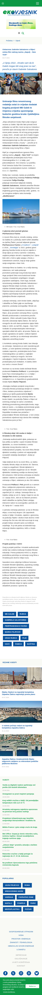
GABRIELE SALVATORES (15, 620)
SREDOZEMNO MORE (14, 891)
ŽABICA (18, 644)
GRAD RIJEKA (11, 638)
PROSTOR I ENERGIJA (21, 939)
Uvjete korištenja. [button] (9, 992)
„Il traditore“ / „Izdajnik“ (30, 245)
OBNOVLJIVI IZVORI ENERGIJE (21, 946)
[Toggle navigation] (37, 3)
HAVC (7, 644)
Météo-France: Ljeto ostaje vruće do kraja (19, 827)
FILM (24, 638)
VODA (21, 935)
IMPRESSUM (21, 955)
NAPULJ (8, 903)
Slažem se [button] (32, 986)
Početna (9, 41)
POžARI (28, 909)
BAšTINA (31, 644)
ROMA (27, 885)
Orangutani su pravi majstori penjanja (18, 794)
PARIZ (33, 903)
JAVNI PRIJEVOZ (12, 885)
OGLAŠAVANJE (21, 959)
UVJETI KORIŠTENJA (21, 962)
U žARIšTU (21, 950)
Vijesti (17, 41)
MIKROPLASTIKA (12, 909)
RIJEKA (23, 614)
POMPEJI (21, 903)
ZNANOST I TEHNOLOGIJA (21, 942)
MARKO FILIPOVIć (13, 632)
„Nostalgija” (14, 248)
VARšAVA (9, 897)
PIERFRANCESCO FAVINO (16, 626)
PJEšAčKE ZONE (26, 897)
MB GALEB (9, 614)
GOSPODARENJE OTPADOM (21, 932)
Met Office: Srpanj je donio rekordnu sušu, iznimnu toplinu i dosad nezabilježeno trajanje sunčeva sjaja (20, 836)
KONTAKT (21, 966)
